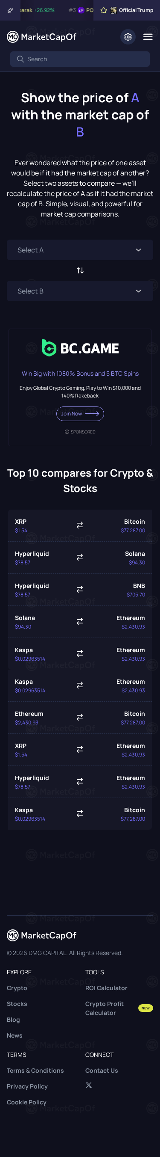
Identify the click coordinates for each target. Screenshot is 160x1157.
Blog (13, 1019)
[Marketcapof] (41, 37)
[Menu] (148, 37)
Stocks (17, 1004)
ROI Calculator (106, 988)
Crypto (17, 988)
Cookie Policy (27, 1102)
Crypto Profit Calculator (117, 1008)
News (15, 1035)
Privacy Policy (27, 1086)
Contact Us (101, 1070)
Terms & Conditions (35, 1070)
